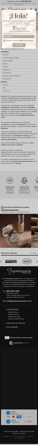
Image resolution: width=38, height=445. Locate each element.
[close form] (36, 10)
